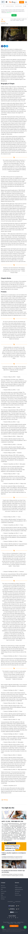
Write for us (3, 897)
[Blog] (17, 918)
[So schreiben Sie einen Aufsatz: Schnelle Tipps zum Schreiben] (14, 864)
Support (2, 893)
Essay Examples (18, 6)
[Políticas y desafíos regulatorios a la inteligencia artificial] (14, 846)
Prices (16, 885)
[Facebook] (2, 46)
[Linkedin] (4, 46)
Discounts (17, 893)
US (2, 2)
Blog (2, 895)
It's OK (14, 15)
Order (21, 2)
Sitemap (2, 898)
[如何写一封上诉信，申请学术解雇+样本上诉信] (14, 815)
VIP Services (17, 891)
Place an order (18, 895)
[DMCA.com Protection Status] (14, 912)
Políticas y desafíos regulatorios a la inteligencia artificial (14, 853)
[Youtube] (15, 918)
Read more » (9, 12)
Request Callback (12, 915)
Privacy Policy (6, 922)
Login (26, 2)
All (3, 6)
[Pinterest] (13, 918)
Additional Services (19, 889)
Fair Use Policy (20, 922)
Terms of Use (13, 922)
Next (25, 6)
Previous (1, 6)
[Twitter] (7, 46)
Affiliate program (18, 887)
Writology (3, 21)
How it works (3, 891)
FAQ (2, 889)
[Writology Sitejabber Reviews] (12, 905)
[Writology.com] (13, 2)
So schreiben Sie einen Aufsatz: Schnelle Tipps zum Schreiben (13, 871)
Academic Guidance (10, 6)
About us (3, 885)
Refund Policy (17, 923)
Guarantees (3, 887)
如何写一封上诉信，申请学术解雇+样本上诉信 (12, 821)
